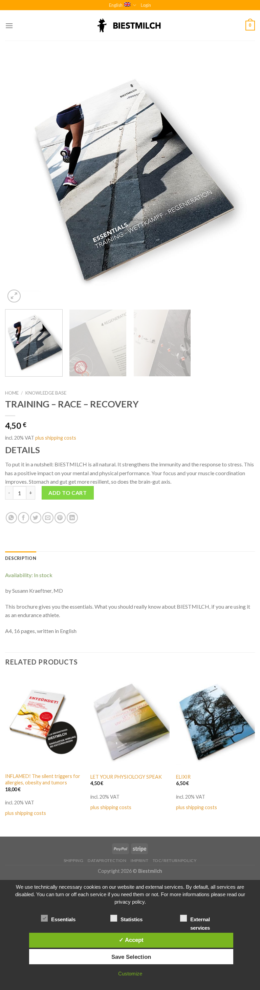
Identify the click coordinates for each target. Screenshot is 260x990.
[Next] (241, 179)
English (116, 5)
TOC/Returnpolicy (175, 860)
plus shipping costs (55, 438)
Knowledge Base (45, 393)
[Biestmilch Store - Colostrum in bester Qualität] (130, 26)
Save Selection (131, 957)
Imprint (139, 860)
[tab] (20, 558)
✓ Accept (131, 940)
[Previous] (19, 179)
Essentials (63, 919)
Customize (130, 973)
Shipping (74, 860)
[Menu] (9, 25)
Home (12, 393)
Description (20, 558)
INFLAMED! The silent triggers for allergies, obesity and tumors (42, 779)
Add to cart (67, 492)
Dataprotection (107, 860)
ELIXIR (183, 777)
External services (200, 920)
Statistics (132, 919)
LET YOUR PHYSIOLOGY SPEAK (126, 777)
